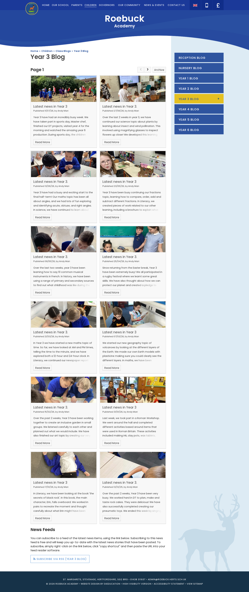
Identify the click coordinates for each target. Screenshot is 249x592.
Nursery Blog (190, 68)
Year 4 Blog (189, 109)
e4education (112, 583)
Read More (42, 142)
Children (47, 51)
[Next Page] (147, 70)
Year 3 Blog (81, 51)
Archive (159, 70)
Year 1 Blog (188, 78)
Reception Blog (192, 58)
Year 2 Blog (189, 89)
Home (34, 51)
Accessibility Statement (169, 583)
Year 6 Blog (189, 130)
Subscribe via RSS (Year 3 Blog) (61, 559)
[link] (140, 70)
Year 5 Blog (189, 120)
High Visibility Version (137, 583)
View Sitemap (195, 583)
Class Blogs (63, 51)
